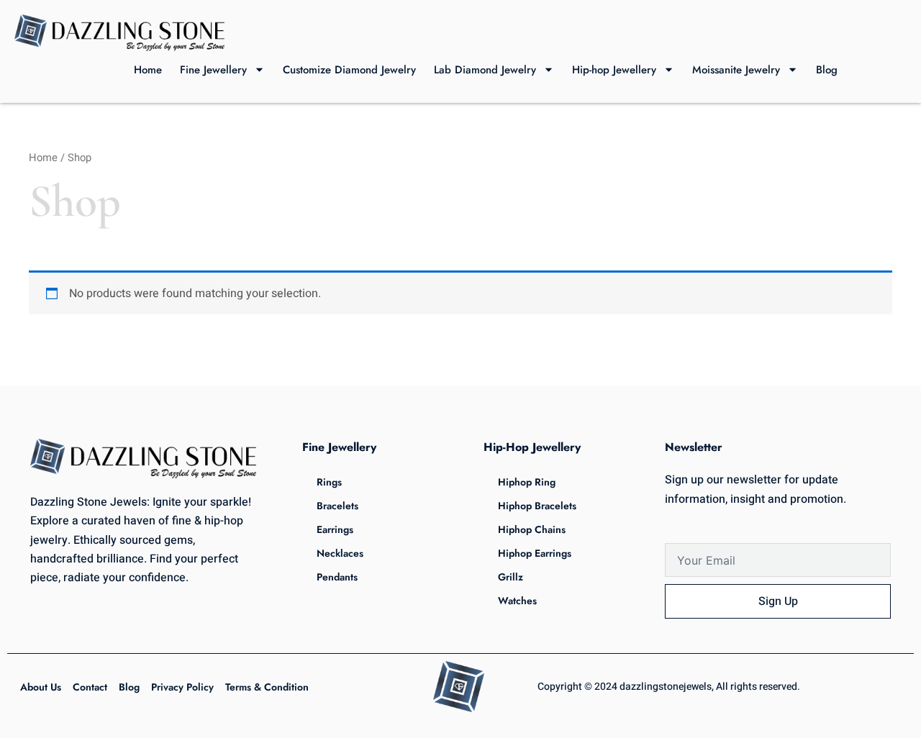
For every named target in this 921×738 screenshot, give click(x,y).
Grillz (510, 577)
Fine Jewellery (213, 70)
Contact (90, 687)
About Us (40, 687)
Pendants (337, 577)
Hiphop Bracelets (537, 505)
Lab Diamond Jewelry (485, 70)
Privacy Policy (182, 687)
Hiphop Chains (532, 529)
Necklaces (340, 553)
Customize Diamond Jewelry (349, 70)
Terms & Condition (267, 687)
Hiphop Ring (526, 482)
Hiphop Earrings (534, 553)
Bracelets (337, 505)
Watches (517, 600)
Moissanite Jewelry (736, 70)
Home (148, 70)
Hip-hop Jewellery (614, 70)
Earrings (335, 529)
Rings (329, 482)
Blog (827, 70)
